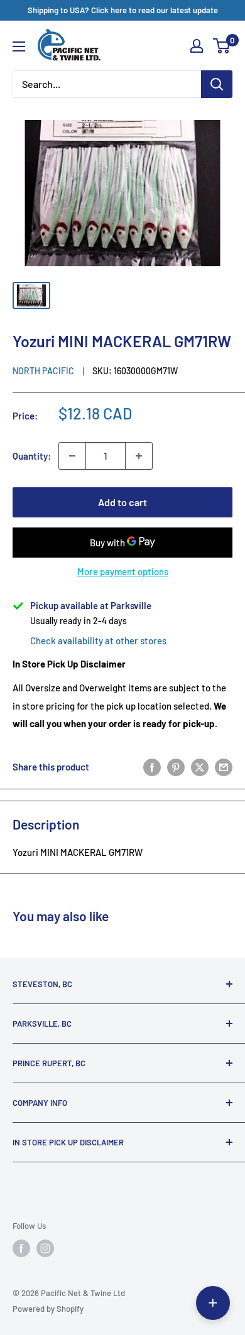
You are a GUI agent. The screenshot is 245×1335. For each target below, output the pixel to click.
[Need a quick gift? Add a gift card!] (213, 1303)
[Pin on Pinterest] (176, 766)
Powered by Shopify (48, 1309)
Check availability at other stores (98, 640)
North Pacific (43, 370)
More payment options (122, 571)
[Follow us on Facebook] (21, 1248)
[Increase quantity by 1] (139, 456)
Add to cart (122, 502)
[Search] (216, 84)
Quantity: (32, 456)
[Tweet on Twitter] (200, 766)
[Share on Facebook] (152, 766)
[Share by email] (223, 766)
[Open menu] (19, 46)
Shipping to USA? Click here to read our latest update (123, 10)
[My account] (196, 46)
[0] (222, 45)
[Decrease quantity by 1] (72, 456)
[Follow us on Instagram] (45, 1248)
